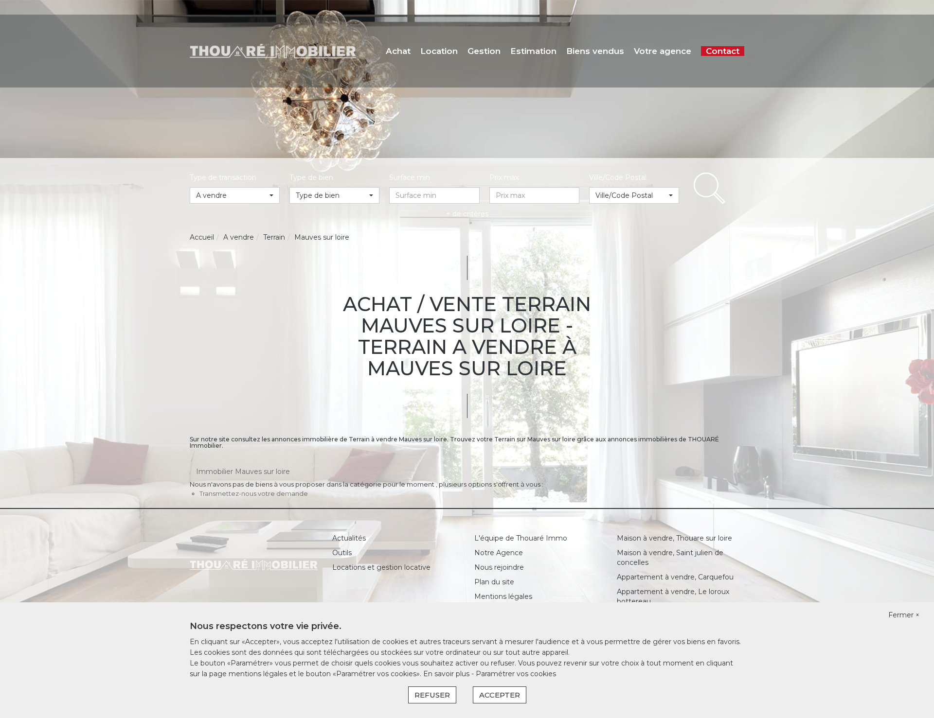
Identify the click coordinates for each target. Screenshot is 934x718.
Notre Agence (498, 552)
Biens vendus (595, 51)
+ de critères (467, 214)
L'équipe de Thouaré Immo (520, 538)
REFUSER (432, 695)
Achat (398, 51)
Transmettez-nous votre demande (253, 493)
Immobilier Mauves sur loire (243, 471)
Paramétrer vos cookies (516, 673)
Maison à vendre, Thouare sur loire (674, 538)
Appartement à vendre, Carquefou (675, 577)
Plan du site (494, 582)
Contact (722, 51)
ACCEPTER (499, 695)
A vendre (238, 237)
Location (439, 51)
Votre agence (662, 51)
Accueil (202, 237)
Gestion (484, 51)
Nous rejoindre (499, 567)
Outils (342, 552)
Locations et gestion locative (381, 567)
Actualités (349, 538)
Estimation (533, 51)
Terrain (274, 237)
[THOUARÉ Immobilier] (273, 50)
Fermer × (903, 615)
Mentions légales (503, 596)
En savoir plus (447, 673)
